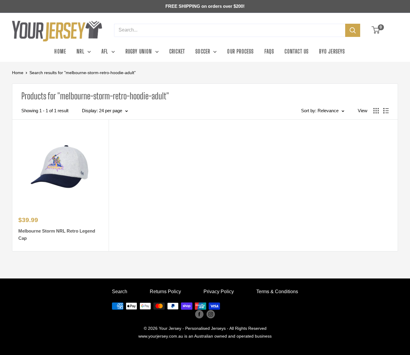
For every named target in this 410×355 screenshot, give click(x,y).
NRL (80, 51)
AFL (104, 51)
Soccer (202, 51)
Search (119, 291)
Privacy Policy (218, 291)
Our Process (240, 51)
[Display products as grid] (376, 110)
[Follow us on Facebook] (199, 314)
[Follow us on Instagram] (211, 314)
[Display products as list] (386, 110)
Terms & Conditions (277, 291)
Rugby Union (138, 51)
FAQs (269, 51)
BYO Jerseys (332, 51)
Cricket (177, 51)
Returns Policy (165, 291)
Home (60, 51)
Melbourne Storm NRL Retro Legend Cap (56, 234)
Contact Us (297, 51)
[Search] (352, 30)
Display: (90, 110)
